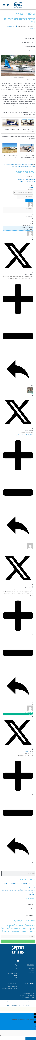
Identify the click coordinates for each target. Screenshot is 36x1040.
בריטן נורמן (24, 165)
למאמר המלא (32, 888)
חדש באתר (30, 904)
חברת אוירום (18, 165)
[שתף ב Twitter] (18, 270)
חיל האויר (28, 167)
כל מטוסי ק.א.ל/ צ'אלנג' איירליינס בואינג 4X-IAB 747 (18, 884)
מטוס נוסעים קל (22, 167)
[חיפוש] (1, 873)
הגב (34, 1029)
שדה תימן (14, 167)
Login (30, 187)
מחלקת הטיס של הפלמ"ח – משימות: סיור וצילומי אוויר (18, 891)
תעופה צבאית (29, 915)
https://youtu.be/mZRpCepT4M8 (24, 435)
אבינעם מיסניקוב (29, 712)
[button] (30, 4)
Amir (26, 751)
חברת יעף (11, 165)
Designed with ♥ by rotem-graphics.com (18, 1005)
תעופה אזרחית (29, 912)
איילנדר (30, 165)
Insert (30, 1038)
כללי (32, 908)
